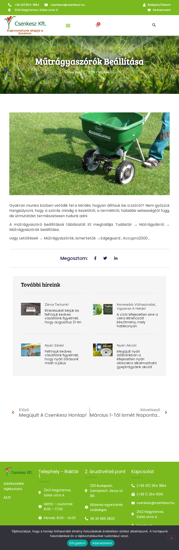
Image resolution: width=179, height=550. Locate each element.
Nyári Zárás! (54, 345)
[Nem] (172, 537)
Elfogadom (77, 543)
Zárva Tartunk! (57, 304)
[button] (68, 25)
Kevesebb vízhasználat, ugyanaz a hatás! (136, 306)
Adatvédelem (102, 543)
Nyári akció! (127, 345)
